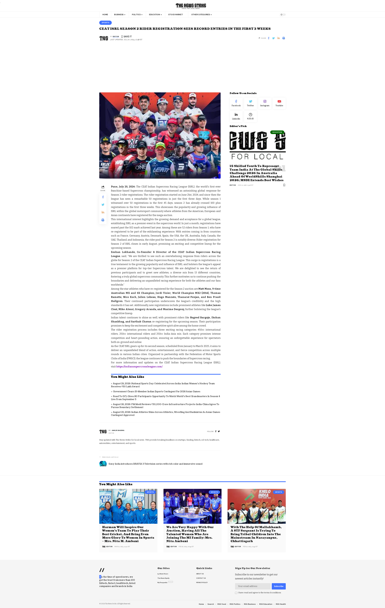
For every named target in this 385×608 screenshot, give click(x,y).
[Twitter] (250, 103)
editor (116, 36)
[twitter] (219, 431)
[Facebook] (215, 431)
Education (277, 132)
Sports (105, 23)
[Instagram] (265, 103)
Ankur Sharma (118, 430)
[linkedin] (236, 116)
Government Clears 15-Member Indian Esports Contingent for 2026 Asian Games (156, 391)
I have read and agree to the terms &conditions (259, 592)
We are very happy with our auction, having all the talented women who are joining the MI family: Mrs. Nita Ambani (190, 534)
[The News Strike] (191, 6)
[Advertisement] (192, 68)
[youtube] (279, 103)
